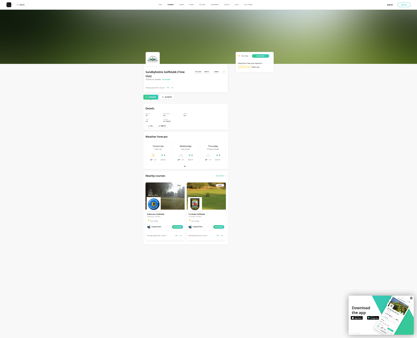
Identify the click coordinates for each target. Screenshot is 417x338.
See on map (166, 79)
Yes (168, 88)
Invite (206, 72)
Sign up (404, 5)
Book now (177, 227)
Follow (198, 72)
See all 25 (220, 176)
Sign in (390, 5)
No (172, 88)
